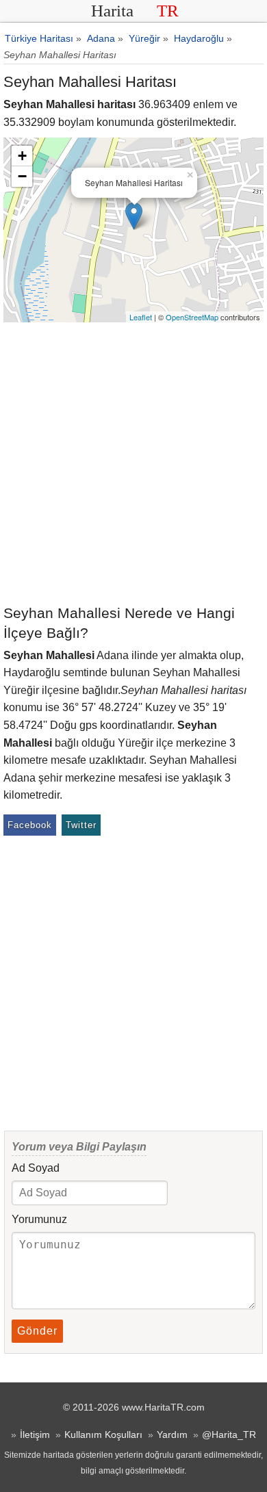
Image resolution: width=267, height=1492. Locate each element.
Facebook (30, 825)
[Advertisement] (133, 462)
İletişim (35, 1434)
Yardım (172, 1434)
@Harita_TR (229, 1434)
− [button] (22, 176)
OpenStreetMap (192, 316)
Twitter (81, 825)
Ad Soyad (36, 1168)
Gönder (37, 1331)
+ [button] (22, 155)
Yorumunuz (39, 1219)
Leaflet (140, 316)
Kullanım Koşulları (103, 1434)
